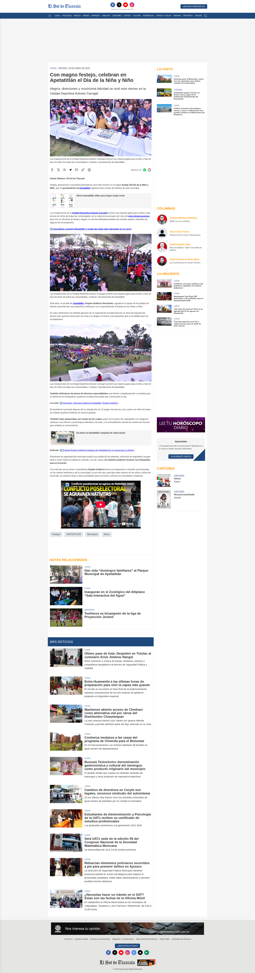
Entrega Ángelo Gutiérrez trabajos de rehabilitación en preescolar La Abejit (97, 450)
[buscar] (205, 15)
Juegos (198, 16)
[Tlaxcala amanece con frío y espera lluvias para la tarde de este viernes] (164, 322)
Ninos (106, 534)
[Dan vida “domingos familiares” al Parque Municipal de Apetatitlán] (66, 574)
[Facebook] (112, 4)
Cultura (137, 16)
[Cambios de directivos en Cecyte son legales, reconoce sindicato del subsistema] (66, 795)
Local (57, 16)
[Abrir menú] (50, 16)
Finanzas (95, 16)
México (77, 16)
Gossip (127, 16)
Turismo (177, 16)
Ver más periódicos (194, 6)
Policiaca (67, 16)
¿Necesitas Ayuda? (127, 946)
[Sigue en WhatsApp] (145, 170)
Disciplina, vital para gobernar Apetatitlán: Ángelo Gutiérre (89, 403)
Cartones (117, 16)
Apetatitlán (84, 188)
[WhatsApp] (64, 170)
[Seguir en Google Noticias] (149, 170)
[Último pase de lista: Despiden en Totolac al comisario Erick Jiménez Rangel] (66, 660)
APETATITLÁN (74, 534)
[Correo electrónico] (76, 170)
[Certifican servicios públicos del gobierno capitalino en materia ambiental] (164, 284)
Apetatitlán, (78, 303)
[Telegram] (70, 170)
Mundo (86, 16)
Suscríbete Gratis (181, 456)
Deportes (188, 16)
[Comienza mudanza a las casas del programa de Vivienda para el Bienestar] (66, 743)
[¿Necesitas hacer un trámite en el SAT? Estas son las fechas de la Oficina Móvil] (66, 902)
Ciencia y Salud (163, 16)
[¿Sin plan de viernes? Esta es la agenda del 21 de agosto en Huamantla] (164, 309)
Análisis (106, 16)
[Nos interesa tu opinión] (127, 928)
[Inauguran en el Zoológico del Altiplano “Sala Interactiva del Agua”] (66, 596)
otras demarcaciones (139, 216)
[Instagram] (131, 4)
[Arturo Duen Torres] (162, 233)
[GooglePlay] (146, 952)
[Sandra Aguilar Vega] (162, 247)
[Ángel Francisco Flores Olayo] (162, 261)
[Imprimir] (89, 170)
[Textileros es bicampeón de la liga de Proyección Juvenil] (66, 617)
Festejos (56, 534)
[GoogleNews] (133, 952)
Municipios (92, 534)
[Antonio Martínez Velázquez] (162, 219)
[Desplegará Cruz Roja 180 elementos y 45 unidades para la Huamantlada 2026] (164, 297)
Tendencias (148, 16)
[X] (119, 4)
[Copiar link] (83, 170)
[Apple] (140, 952)
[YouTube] (125, 4)
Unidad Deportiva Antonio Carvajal (90, 213)
